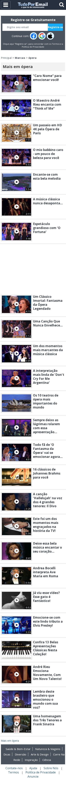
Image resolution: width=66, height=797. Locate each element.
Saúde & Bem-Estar (18, 749)
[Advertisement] (33, 269)
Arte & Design (40, 754)
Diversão (20, 754)
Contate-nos (14, 768)
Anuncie (32, 776)
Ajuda (33, 768)
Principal (6, 58)
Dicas (6, 754)
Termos (56, 43)
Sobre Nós (51, 768)
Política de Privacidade (33, 46)
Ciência (46, 760)
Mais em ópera (10, 740)
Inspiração (31, 760)
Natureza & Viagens (47, 749)
